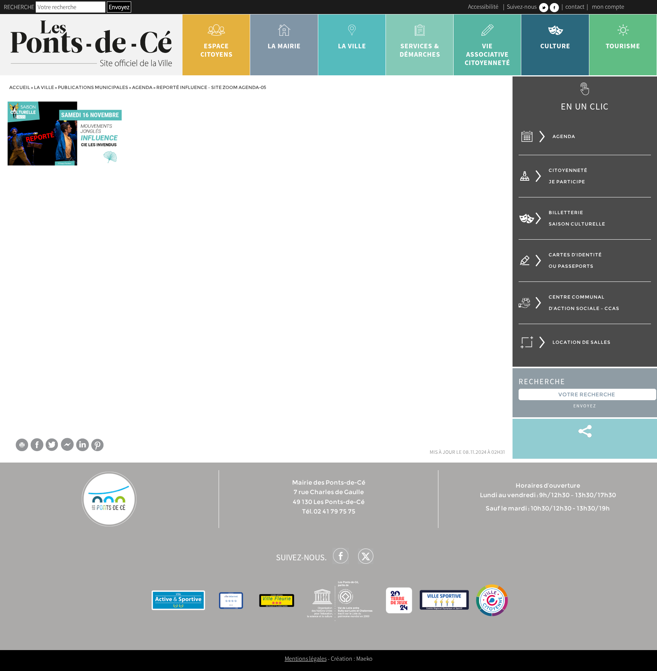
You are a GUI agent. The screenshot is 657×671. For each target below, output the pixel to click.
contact (574, 6)
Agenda (142, 87)
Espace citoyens (216, 50)
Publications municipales (93, 87)
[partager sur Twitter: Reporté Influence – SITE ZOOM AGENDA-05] (52, 444)
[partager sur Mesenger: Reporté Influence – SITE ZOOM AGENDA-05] (67, 446)
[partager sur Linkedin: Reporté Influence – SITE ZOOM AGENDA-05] (82, 444)
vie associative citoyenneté (487, 54)
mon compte (608, 6)
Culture (555, 45)
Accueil (19, 87)
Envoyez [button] (119, 7)
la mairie (284, 45)
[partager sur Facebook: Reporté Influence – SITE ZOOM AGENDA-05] (36, 444)
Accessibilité (483, 6)
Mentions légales (306, 658)
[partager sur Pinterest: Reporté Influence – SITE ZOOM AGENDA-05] (97, 445)
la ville (352, 45)
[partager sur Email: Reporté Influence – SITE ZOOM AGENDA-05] (21, 446)
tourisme (623, 45)
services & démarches (420, 50)
